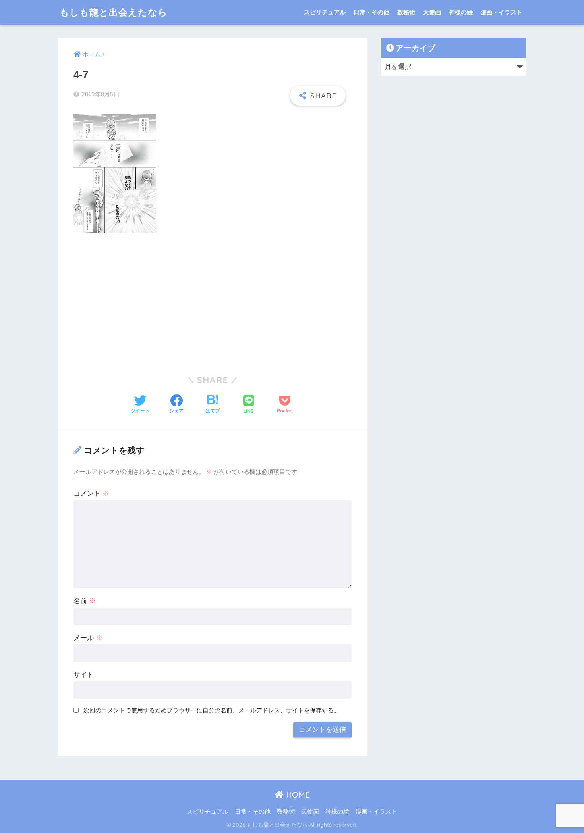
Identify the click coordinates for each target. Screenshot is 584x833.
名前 (84, 601)
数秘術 (406, 12)
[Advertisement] (212, 298)
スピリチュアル (325, 12)
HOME (297, 795)
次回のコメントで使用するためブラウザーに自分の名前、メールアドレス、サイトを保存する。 (211, 710)
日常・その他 (371, 12)
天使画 (432, 12)
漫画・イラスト (501, 12)
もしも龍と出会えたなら (114, 12)
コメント (91, 493)
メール (87, 638)
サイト (83, 675)
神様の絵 (461, 12)
